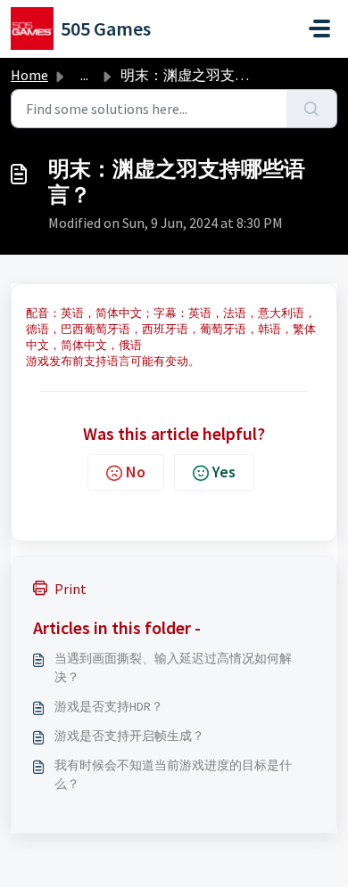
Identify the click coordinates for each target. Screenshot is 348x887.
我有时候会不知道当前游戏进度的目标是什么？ (173, 774)
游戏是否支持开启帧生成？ (129, 736)
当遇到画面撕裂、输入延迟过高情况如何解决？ (173, 667)
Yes (224, 471)
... (84, 75)
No (135, 471)
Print (70, 589)
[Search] (311, 108)
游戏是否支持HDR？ (108, 706)
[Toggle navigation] (319, 28)
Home (29, 75)
